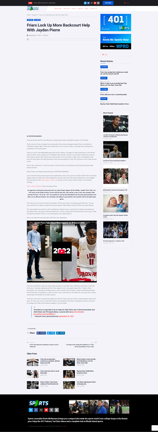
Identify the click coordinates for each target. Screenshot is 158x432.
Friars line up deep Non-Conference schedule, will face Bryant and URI (50, 361)
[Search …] (129, 8)
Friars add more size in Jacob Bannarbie (113, 94)
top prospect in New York (49, 180)
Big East (103, 78)
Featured (34, 15)
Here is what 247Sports (34, 186)
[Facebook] (88, 3)
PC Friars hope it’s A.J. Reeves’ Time (113, 241)
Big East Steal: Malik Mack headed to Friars (85, 372)
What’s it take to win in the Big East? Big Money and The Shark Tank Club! (86, 361)
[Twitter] (85, 3)
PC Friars (37, 20)
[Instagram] (91, 3)
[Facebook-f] (36, 410)
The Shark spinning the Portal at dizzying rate (86, 383)
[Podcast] (98, 3)
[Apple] (56, 410)
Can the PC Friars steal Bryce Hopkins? (114, 160)
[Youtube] (95, 3)
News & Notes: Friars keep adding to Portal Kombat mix (49, 383)
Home (28, 15)
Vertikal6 (64, 426)
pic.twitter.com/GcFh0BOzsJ (45, 314)
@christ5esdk (78, 312)
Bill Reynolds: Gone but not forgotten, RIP (115, 190)
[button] (66, 8)
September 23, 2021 (66, 316)
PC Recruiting (32, 328)
